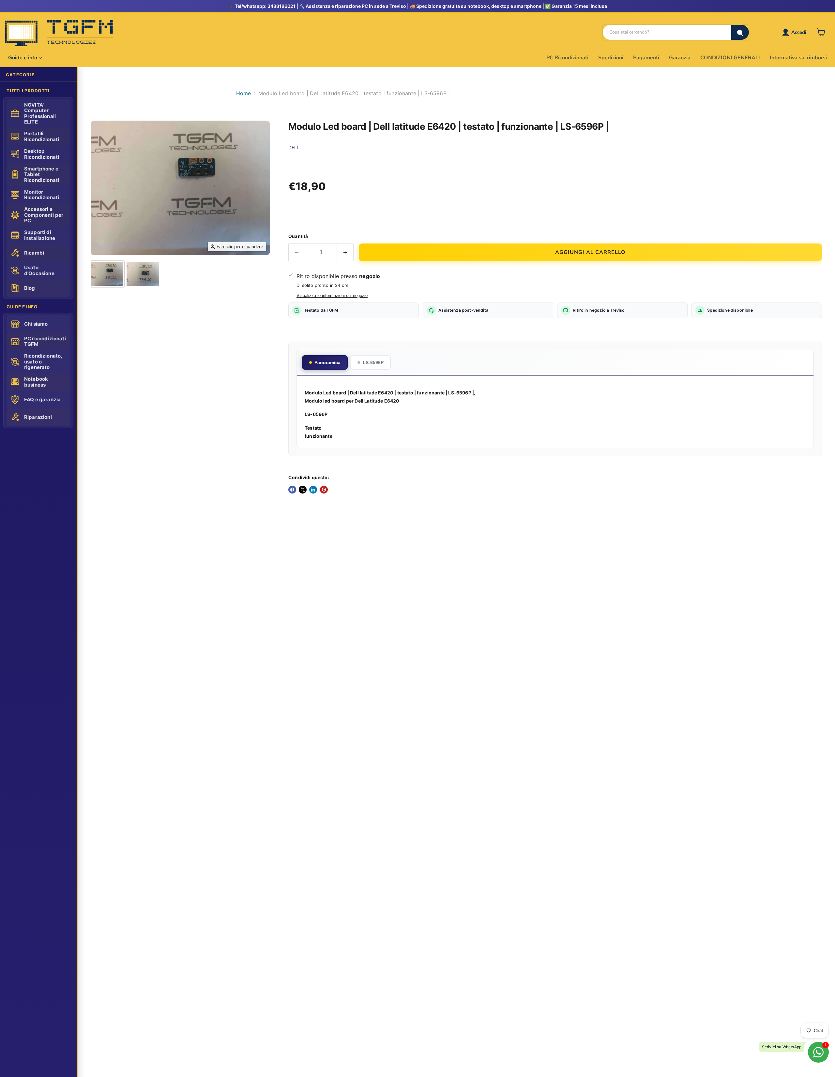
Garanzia (680, 57)
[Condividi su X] (303, 490)
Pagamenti (646, 57)
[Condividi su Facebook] (292, 490)
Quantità (298, 236)
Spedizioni (610, 57)
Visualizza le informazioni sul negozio (332, 295)
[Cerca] (740, 32)
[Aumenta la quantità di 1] (345, 252)
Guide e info (23, 57)
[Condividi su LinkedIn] (313, 490)
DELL (294, 147)
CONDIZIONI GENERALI (730, 57)
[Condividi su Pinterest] (324, 490)
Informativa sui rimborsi (798, 57)
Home (243, 93)
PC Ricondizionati (567, 57)
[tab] (325, 362)
